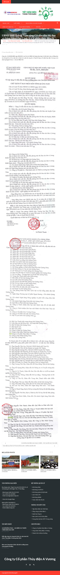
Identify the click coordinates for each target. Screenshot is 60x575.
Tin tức (38, 27)
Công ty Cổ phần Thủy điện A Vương (30, 559)
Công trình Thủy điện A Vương (41, 530)
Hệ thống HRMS (36, 497)
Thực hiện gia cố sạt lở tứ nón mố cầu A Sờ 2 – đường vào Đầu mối (19, 445)
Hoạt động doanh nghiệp (34, 23)
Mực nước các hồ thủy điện (39, 516)
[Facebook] (26, 564)
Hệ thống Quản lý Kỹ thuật (39, 492)
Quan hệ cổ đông (24, 27)
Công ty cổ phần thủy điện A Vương (42, 528)
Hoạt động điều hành (8, 52)
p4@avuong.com (10, 507)
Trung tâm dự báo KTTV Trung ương (42, 519)
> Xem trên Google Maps (8, 499)
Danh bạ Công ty (36, 514)
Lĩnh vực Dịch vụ (7, 27)
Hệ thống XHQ (36, 487)
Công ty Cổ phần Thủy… (29, 470)
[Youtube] (30, 564)
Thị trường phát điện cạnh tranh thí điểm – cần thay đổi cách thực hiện (39, 443)
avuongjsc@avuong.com (12, 495)
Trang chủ (5, 23)
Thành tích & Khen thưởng (39, 533)
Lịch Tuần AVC (36, 494)
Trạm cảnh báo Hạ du (38, 499)
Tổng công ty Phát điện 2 (39, 511)
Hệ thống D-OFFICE (37, 489)
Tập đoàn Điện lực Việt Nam (40, 509)
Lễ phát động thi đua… (10, 470)
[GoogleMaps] (33, 564)
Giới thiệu (17, 23)
